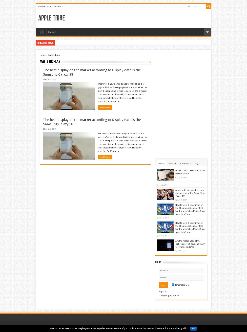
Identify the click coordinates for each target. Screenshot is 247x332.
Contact (52, 32)
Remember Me (181, 285)
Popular (172, 163)
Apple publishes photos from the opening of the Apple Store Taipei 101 (190, 193)
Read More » (105, 107)
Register (163, 291)
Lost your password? (169, 295)
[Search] (208, 6)
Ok (193, 328)
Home (41, 31)
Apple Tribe (51, 18)
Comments (185, 163)
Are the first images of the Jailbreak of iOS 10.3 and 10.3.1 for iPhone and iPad (190, 244)
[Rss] (189, 7)
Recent (161, 163)
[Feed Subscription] (150, 61)
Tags (197, 163)
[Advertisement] (181, 104)
